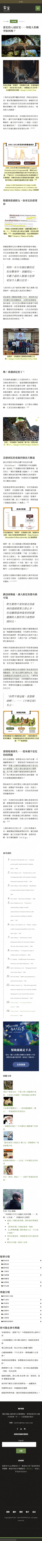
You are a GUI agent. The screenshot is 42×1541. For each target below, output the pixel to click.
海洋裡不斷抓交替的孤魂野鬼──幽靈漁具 (18, 1383)
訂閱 (21, 1451)
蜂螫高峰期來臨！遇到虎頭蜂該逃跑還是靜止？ (20, 1392)
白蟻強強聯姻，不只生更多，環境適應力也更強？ (19, 1354)
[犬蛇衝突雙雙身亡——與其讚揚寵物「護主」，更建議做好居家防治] (21, 1101)
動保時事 (6, 1260)
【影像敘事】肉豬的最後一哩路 (20, 1226)
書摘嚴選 (6, 1279)
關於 (14, 1512)
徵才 (27, 1512)
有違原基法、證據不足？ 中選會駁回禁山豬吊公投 (20, 1334)
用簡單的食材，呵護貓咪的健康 (14, 1388)
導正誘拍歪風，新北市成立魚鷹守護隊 (17, 1347)
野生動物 (6, 1300)
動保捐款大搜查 (8, 1296)
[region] (21, 1046)
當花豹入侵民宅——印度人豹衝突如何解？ (21, 29)
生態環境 (6, 1318)
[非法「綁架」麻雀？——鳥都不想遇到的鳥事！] (21, 1170)
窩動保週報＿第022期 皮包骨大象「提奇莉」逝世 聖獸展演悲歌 (20, 1377)
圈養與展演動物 (8, 1321)
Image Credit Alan (28, 90)
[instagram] (24, 1429)
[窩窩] (6, 8)
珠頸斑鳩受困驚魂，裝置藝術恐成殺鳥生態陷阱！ (19, 1362)
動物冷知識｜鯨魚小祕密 (17, 1242)
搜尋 (8, 1512)
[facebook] (17, 1429)
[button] (21, 1260)
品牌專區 (6, 1282)
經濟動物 (6, 1311)
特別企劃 (6, 1286)
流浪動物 (6, 1314)
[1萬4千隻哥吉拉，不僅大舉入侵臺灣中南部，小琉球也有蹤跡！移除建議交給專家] (21, 1085)
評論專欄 (6, 1275)
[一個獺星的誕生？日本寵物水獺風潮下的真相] (21, 1119)
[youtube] (21, 1429)
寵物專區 (6, 1268)
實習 (21, 1512)
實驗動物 (6, 1307)
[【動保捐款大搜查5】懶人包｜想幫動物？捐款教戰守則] (21, 1136)
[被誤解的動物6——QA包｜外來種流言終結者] (21, 1154)
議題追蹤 (6, 1264)
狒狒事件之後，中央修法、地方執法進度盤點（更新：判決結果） (19, 1369)
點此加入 (30, 1468)
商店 (34, 1512)
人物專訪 (6, 1271)
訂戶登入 (21, 2)
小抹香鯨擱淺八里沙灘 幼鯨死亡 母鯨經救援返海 (20, 1341)
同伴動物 (6, 1303)
